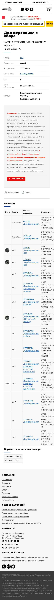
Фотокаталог (8, 520)
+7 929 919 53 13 (10, 544)
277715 (26, 248)
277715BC (28, 419)
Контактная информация (13, 533)
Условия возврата (10, 497)
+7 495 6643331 (13, 2)
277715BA (28, 378)
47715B (26, 221)
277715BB (28, 401)
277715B (27, 361)
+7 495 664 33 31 (10, 541)
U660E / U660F (26, 74)
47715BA (27, 236)
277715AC (28, 314)
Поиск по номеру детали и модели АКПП (19, 510)
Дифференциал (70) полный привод (31, 288)
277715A (27, 259)
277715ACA (28, 331)
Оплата (5, 490)
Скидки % (6, 483)
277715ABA (28, 299)
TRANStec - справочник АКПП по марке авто (21, 523)
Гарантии (6, 493)
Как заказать (8, 500)
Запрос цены (18, 179)
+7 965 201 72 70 (10, 548)
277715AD (28, 348)
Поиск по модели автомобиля (15, 513)
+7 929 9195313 (40, 2)
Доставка (6, 486)
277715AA (28, 273)
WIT (21, 58)
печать (28, 192)
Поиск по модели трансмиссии (15, 517)
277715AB (28, 283)
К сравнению (13, 192)
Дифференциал (31, 224)
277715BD (28, 436)
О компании (7, 480)
